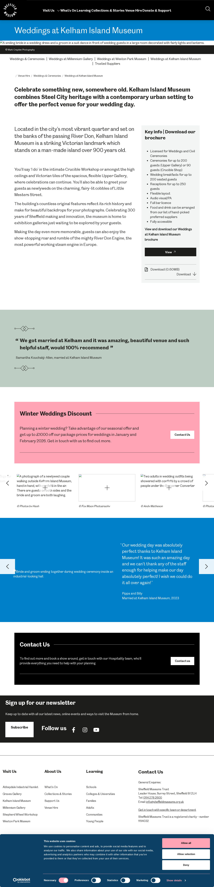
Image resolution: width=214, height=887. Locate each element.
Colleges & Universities (100, 794)
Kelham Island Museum (17, 800)
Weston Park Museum (16, 821)
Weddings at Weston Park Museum (121, 59)
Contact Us (182, 434)
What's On (68, 10)
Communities (94, 814)
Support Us (51, 800)
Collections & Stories (108, 10)
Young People (94, 821)
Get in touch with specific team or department (167, 810)
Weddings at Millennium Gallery (71, 59)
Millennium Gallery (14, 807)
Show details (174, 880)
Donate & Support (156, 10)
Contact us (182, 661)
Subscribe (19, 727)
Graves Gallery (12, 794)
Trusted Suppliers (107, 64)
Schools (91, 787)
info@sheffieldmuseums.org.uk (165, 801)
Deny (186, 865)
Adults (90, 807)
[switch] (96, 880)
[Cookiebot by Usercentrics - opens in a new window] (21, 880)
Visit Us (49, 10)
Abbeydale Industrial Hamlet (20, 787)
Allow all (186, 843)
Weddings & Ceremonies (27, 59)
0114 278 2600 (152, 797)
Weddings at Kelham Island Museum (175, 59)
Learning (84, 10)
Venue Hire (133, 10)
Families (91, 800)
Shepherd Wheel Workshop (20, 814)
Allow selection (186, 854)
